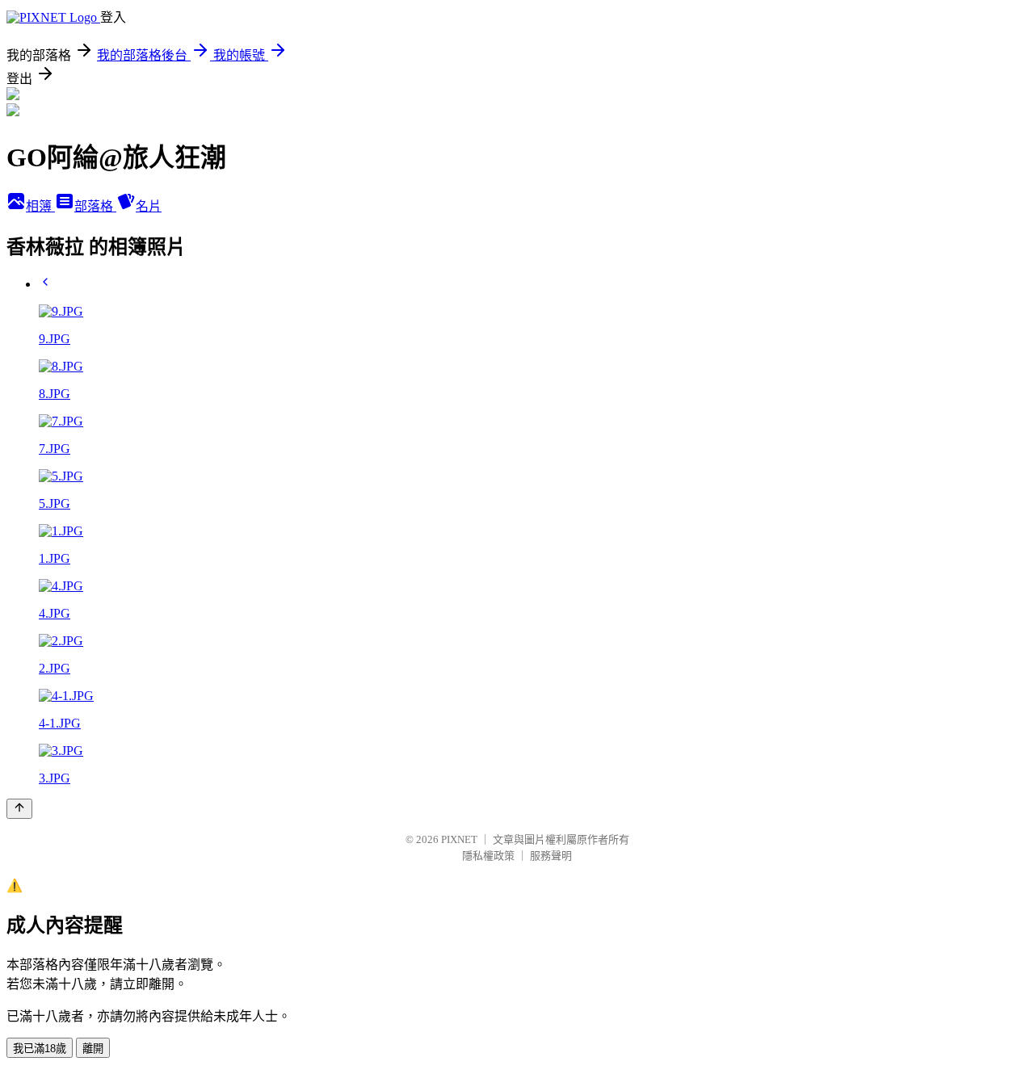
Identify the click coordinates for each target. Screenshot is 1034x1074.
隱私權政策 (488, 856)
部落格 (95, 206)
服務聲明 (551, 856)
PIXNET (459, 839)
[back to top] (19, 809)
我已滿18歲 (39, 1049)
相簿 (40, 206)
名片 (149, 206)
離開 (92, 1049)
